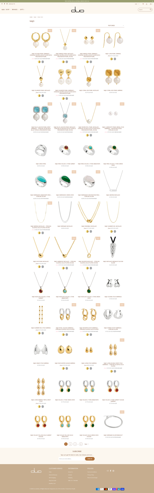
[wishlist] (143, 4)
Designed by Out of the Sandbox (57, 488)
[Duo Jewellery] (78, 9)
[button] (8, 10)
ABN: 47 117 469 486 (73, 480)
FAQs (50, 472)
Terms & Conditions (92, 472)
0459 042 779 (12, 4)
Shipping (70, 477)
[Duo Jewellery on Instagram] (7, 4)
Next (86, 444)
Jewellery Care (52, 483)
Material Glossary (53, 475)
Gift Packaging (52, 477)
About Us (70, 472)
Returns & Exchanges (92, 477)
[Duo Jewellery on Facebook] (4, 4)
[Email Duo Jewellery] (2, 4)
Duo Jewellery (36, 488)
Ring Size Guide (52, 480)
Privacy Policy (90, 475)
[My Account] (146, 4)
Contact (70, 475)
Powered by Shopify (70, 488)
